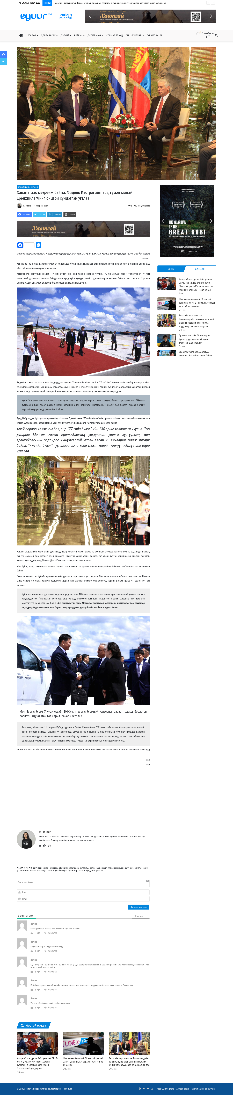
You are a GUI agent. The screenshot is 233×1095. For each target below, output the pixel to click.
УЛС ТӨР (31, 35)
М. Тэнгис (27, 206)
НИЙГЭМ (78, 35)
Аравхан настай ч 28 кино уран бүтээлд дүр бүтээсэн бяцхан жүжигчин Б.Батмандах (90, 3)
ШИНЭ (171, 268)
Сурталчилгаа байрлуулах (203, 1088)
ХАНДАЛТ (200, 268)
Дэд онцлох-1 (93, 812)
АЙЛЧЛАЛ (71, 812)
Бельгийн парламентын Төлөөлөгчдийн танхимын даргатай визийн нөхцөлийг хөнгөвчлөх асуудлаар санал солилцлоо (129, 1061)
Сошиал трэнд (114, 35)
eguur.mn (68, 1088)
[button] (150, 16)
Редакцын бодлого (165, 1088)
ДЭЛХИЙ (65, 35)
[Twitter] (3, 61)
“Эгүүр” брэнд (134, 35)
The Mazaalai (154, 35)
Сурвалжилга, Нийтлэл (28, 187)
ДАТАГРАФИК (94, 35)
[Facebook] (45, 846)
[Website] (41, 846)
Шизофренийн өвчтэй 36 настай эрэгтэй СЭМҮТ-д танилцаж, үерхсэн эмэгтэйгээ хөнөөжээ (83, 1061)
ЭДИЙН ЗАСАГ (48, 35)
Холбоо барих (182, 1088)
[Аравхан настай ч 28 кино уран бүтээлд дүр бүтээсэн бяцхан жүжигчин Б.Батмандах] (166, 340)
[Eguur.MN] (46, 17)
